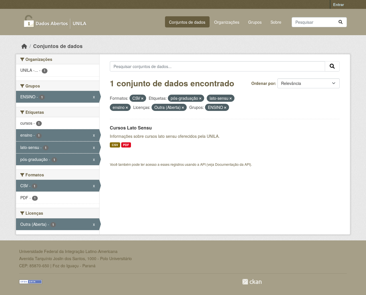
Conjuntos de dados (187, 22)
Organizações (226, 22)
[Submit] (340, 22)
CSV (115, 145)
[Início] (24, 45)
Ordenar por (263, 83)
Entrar (338, 4)
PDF (126, 145)
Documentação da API (232, 164)
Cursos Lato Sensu (131, 127)
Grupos (255, 22)
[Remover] (142, 98)
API (203, 164)
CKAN (252, 282)
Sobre (275, 22)
